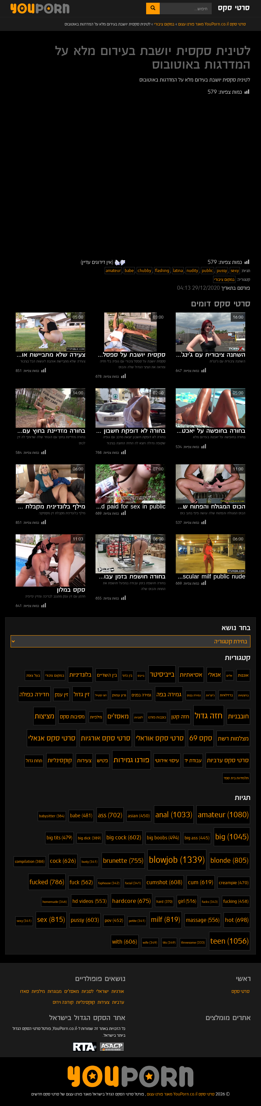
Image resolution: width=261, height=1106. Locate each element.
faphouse (109, 883)
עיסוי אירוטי (167, 760)
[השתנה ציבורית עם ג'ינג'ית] (210, 332)
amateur (113, 270)
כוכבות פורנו (157, 717)
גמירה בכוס (194, 695)
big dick (89, 838)
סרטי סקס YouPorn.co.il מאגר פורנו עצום (180, 1093)
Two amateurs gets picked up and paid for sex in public (130, 506)
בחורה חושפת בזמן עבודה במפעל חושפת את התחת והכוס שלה (130, 576)
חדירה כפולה (34, 694)
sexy (235, 270)
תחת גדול (34, 761)
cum (200, 882)
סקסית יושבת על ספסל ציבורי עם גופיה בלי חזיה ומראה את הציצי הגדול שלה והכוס (130, 355)
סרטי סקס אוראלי (160, 738)
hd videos (89, 901)
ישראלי (102, 991)
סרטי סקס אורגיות (105, 738)
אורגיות (117, 991)
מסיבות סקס (72, 716)
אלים (229, 676)
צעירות (84, 760)
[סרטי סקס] (130, 1075)
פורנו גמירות (132, 759)
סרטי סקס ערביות (228, 760)
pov (114, 920)
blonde (229, 860)
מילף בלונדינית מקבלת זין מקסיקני (50, 506)
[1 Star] (122, 262)
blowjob (177, 859)
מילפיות (96, 716)
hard (164, 901)
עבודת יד (193, 760)
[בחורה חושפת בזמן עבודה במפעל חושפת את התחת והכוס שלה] (130, 553)
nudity (192, 270)
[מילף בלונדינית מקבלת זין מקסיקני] (50, 483)
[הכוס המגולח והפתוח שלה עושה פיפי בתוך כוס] (210, 483)
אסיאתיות (191, 674)
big (232, 836)
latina (178, 270)
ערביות (118, 1002)
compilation (30, 861)
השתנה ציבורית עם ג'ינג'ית (210, 355)
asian (139, 816)
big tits (59, 838)
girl (187, 901)
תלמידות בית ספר (236, 777)
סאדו (24, 991)
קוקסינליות (60, 760)
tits (169, 942)
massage (203, 920)
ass (110, 815)
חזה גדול (209, 715)
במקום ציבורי (224, 279)
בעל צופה (33, 675)
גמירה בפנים (141, 695)
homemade (54, 901)
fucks (210, 901)
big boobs (163, 838)
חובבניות (238, 716)
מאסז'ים (118, 716)
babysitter (52, 816)
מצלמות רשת (233, 738)
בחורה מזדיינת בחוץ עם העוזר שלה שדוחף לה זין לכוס (50, 431)
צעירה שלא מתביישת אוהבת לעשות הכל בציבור (50, 355)
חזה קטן (180, 716)
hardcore (131, 901)
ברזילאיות (226, 695)
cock (63, 860)
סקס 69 (200, 738)
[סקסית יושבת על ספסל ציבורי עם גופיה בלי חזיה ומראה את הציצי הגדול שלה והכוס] (130, 332)
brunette (123, 860)
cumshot (164, 882)
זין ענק (61, 694)
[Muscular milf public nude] (210, 553)
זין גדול (82, 694)
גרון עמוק (119, 695)
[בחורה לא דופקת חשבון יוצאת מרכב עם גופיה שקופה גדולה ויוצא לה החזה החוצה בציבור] (130, 407)
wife (150, 942)
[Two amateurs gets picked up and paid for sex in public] (130, 483)
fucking (236, 901)
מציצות (44, 715)
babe (129, 270)
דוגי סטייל (101, 695)
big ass (197, 838)
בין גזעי (127, 675)
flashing (162, 270)
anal (173, 814)
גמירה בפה (168, 694)
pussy (222, 270)
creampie (234, 883)
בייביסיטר (162, 674)
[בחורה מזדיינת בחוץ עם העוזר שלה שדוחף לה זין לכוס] (50, 407)
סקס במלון (71, 590)
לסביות (138, 717)
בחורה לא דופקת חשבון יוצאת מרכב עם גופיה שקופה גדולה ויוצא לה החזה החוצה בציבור (130, 431)
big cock (123, 837)
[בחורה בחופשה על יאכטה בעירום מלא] (210, 407)
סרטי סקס (234, 8)
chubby (144, 270)
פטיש (102, 760)
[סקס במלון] (50, 560)
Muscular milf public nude (210, 576)
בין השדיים (107, 675)
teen (229, 941)
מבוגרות (55, 991)
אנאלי (214, 674)
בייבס (141, 676)
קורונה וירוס (63, 1002)
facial (133, 883)
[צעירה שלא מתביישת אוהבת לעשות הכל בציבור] (50, 332)
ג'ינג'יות (210, 695)
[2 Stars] (117, 262)
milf (165, 919)
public (207, 270)
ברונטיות (243, 695)
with (124, 941)
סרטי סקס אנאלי (51, 738)
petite (137, 921)
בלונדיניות (80, 674)
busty (90, 862)
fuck (81, 882)
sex (51, 919)
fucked (47, 882)
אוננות (243, 675)
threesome (193, 943)
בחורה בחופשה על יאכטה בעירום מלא (210, 431)
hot (237, 920)
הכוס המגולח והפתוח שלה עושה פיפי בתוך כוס (210, 506)
